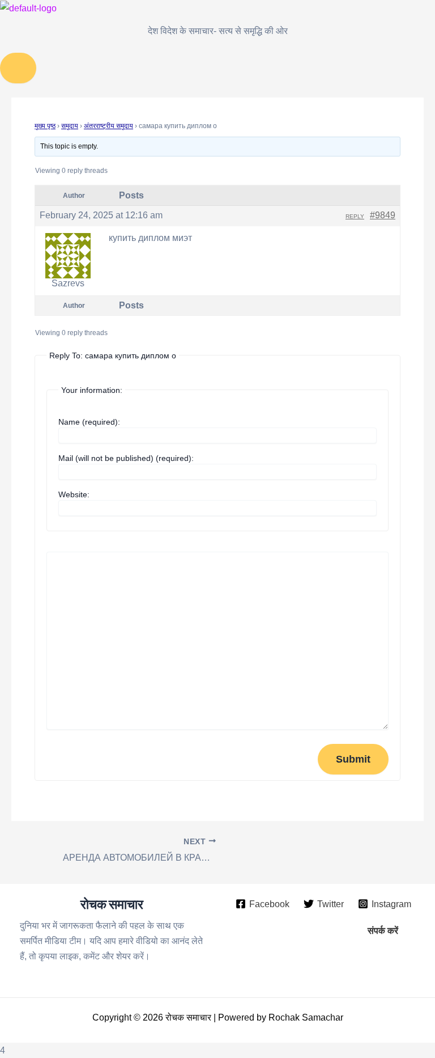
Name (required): (89, 421)
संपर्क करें (383, 930)
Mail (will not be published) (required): (126, 458)
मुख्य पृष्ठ (45, 126)
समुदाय (69, 126)
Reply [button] (355, 216)
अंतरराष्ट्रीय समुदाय (108, 126)
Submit (353, 759)
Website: (73, 494)
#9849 (382, 215)
